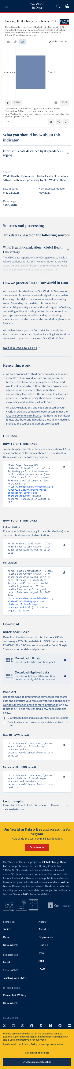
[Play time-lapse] (8, 103)
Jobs (41, 961)
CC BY (8, 121)
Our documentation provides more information (30, 705)
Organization (46, 937)
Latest (6, 962)
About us (44, 929)
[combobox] (58, 6)
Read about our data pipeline (20, 347)
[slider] (56, 103)
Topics (6, 929)
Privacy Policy (29, 1044)
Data (6, 937)
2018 (64, 102)
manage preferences (52, 1044)
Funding (43, 945)
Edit (60, 41)
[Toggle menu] (7, 6)
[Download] (51, 122)
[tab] (8, 41)
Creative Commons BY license (23, 415)
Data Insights (10, 945)
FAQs (26, 894)
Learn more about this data (40, 111)
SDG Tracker (10, 970)
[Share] (59, 122)
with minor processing (26, 180)
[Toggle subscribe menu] (67, 6)
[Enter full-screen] (66, 122)
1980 (17, 102)
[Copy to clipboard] (60, 467)
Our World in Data (37, 6)
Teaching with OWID (15, 978)
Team (42, 953)
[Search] (58, 6)
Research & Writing (14, 995)
